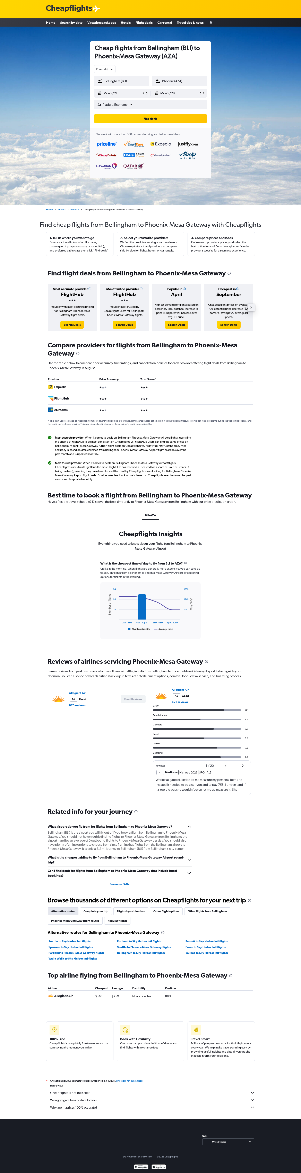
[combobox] (105, 69)
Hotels (126, 22)
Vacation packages (101, 22)
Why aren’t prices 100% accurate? (73, 1107)
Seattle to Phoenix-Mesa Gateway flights (144, 947)
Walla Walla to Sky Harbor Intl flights (73, 958)
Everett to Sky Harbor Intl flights (207, 941)
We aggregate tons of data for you (73, 1100)
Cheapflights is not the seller (69, 1093)
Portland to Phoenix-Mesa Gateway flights (76, 952)
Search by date (71, 22)
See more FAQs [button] (119, 884)
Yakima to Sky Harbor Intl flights (207, 952)
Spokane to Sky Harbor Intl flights (71, 947)
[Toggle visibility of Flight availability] (139, 629)
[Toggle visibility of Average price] (163, 629)
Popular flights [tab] (117, 920)
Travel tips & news (190, 22)
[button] (120, 93)
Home (50, 22)
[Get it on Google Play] (141, 1167)
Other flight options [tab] (166, 911)
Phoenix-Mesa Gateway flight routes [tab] (75, 920)
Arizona (62, 209)
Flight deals (144, 22)
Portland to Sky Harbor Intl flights (139, 941)
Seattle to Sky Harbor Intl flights (70, 941)
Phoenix (74, 209)
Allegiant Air (77, 693)
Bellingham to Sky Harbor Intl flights (141, 952)
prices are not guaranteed (129, 1080)
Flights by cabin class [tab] (131, 911)
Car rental (164, 22)
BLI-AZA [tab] (150, 515)
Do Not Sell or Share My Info (137, 1156)
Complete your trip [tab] (96, 911)
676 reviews (77, 705)
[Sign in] (211, 22)
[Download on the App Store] (158, 1167)
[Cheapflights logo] (69, 9)
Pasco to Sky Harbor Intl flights (206, 947)
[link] (72, 325)
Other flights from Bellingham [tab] (207, 911)
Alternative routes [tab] (63, 911)
